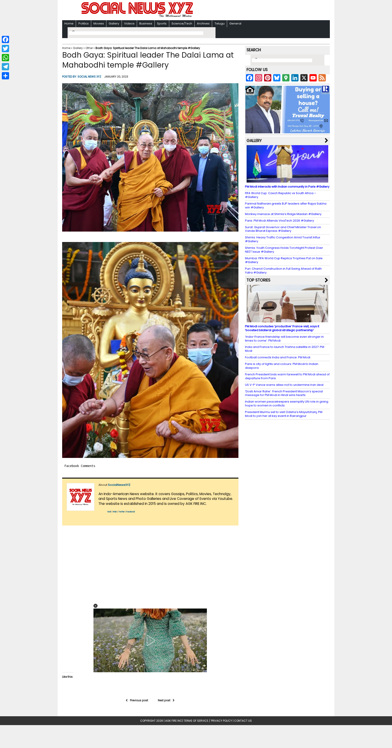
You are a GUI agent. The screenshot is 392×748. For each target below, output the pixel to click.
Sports (162, 23)
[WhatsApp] (5, 57)
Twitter (121, 512)
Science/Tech (182, 23)
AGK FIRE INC (173, 721)
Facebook (130, 512)
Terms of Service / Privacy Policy (208, 721)
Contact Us (243, 721)
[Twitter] (5, 48)
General (235, 23)
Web (115, 512)
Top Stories (258, 280)
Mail (109, 512)
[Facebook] (5, 39)
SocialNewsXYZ (119, 485)
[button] (150, 157)
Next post (164, 700)
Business (145, 23)
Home (69, 23)
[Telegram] (5, 66)
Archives (203, 23)
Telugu (220, 23)
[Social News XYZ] (138, 16)
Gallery (114, 23)
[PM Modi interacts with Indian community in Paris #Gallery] (287, 180)
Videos (129, 23)
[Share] (5, 75)
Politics (83, 23)
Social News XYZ (89, 76)
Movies (98, 23)
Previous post (139, 700)
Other (89, 48)
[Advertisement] (254, 10)
